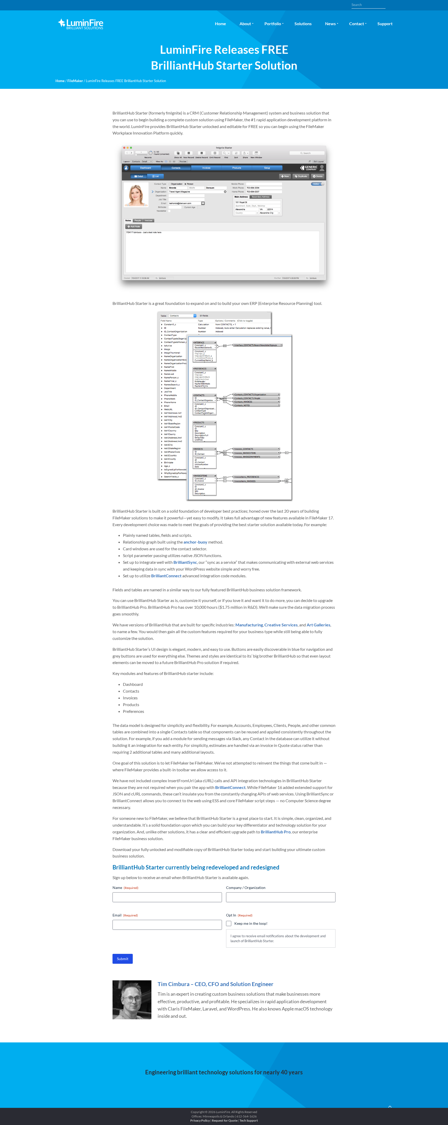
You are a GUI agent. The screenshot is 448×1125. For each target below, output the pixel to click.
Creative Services (281, 624)
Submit (122, 958)
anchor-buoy (195, 541)
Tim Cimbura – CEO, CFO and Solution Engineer (216, 984)
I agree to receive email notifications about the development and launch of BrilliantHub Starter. (278, 938)
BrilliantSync (185, 562)
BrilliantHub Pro (276, 831)
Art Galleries (318, 624)
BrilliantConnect (166, 575)
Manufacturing (249, 624)
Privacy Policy (200, 1120)
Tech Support (249, 1120)
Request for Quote (224, 1120)
